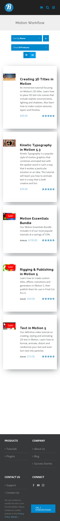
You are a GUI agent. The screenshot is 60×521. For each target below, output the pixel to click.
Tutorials (11, 449)
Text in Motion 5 (33, 328)
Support (11, 485)
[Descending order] (46, 38)
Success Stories (43, 463)
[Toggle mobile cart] (41, 7)
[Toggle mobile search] (47, 7)
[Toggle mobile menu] (53, 7)
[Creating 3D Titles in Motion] (9, 77)
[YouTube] (38, 485)
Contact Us (12, 492)
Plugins (10, 456)
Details (14, 516)
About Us (39, 449)
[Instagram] (43, 485)
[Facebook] (33, 485)
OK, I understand (43, 508)
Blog (36, 456)
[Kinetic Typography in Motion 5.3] (9, 143)
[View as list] (33, 55)
